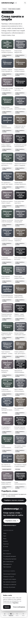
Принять (7, 607)
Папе (4, 536)
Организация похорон (9, 574)
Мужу (4, 538)
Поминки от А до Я (8, 576)
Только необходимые (19, 607)
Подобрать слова (11, 521)
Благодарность (7, 564)
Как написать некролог (9, 582)
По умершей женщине (9, 556)
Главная (4, 9)
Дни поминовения (8, 561)
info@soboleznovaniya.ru (9, 525)
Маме (4, 533)
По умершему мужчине (9, 559)
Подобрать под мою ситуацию (14, 500)
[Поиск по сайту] (25, 2)
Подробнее (15, 602)
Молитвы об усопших (9, 587)
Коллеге (5, 541)
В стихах (5, 546)
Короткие (6, 544)
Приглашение (7, 567)
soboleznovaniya (9, 3)
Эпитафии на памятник (9, 584)
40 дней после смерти (9, 579)
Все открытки (7, 553)
